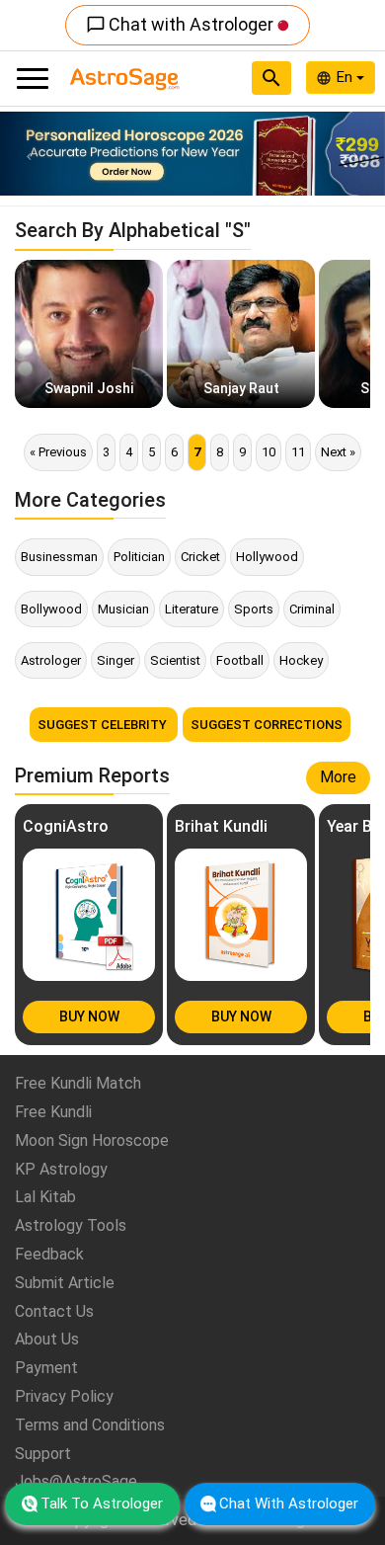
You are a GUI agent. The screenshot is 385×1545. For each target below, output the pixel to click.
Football (240, 660)
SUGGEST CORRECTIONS (267, 724)
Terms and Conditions (90, 1425)
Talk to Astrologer (101, 1503)
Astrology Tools (70, 1225)
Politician (139, 556)
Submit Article (65, 1282)
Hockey (301, 660)
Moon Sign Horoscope (92, 1140)
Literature (191, 609)
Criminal (312, 609)
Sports (253, 609)
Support (43, 1453)
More (338, 777)
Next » (338, 452)
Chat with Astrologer (181, 24)
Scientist (175, 660)
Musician (123, 609)
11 (298, 452)
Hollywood (267, 556)
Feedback (49, 1254)
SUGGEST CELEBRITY (104, 724)
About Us (47, 1339)
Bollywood (51, 609)
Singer (115, 660)
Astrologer (51, 660)
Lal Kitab (45, 1196)
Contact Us (54, 1311)
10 (268, 452)
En (346, 77)
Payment (46, 1367)
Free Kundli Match (78, 1083)
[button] (29, 154)
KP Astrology (61, 1169)
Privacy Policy (64, 1396)
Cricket (200, 556)
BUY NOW (89, 1016)
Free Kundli (53, 1111)
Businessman (59, 556)
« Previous (58, 452)
